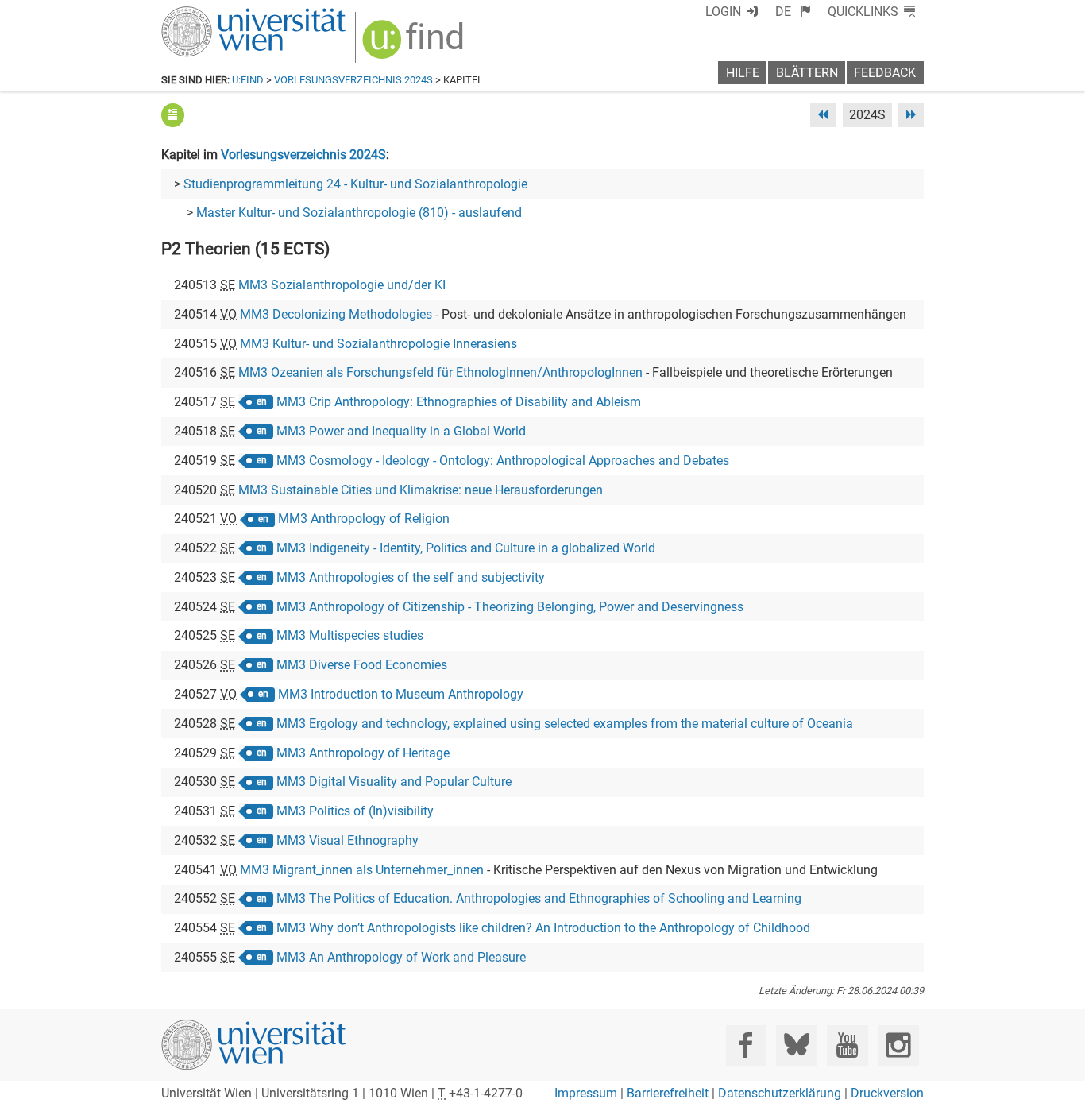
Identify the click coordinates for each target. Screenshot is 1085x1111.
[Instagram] (898, 1045)
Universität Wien (216, 13)
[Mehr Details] (172, 114)
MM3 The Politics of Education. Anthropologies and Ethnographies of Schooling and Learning (538, 898)
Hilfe (742, 72)
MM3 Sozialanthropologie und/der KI (342, 284)
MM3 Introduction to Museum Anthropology (400, 694)
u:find (248, 80)
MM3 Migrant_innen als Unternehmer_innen (362, 869)
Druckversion (887, 1093)
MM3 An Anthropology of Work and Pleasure (401, 957)
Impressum (585, 1093)
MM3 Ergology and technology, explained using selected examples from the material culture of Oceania (564, 723)
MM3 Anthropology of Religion (364, 518)
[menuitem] (793, 11)
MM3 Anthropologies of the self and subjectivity (410, 577)
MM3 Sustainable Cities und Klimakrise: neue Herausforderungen (420, 489)
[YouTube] (847, 1045)
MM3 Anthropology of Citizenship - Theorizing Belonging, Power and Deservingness (509, 606)
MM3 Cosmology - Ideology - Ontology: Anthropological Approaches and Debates (502, 460)
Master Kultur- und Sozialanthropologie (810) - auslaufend (359, 212)
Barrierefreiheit (668, 1093)
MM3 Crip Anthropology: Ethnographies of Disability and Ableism (458, 401)
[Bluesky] (796, 1045)
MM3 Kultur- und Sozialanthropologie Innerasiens (378, 343)
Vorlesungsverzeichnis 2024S (353, 80)
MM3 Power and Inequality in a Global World (401, 431)
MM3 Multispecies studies (349, 635)
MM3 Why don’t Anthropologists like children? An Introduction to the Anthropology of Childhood (543, 927)
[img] (415, 44)
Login (723, 11)
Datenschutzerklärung (779, 1093)
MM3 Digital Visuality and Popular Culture (394, 781)
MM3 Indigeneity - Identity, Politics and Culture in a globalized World (465, 548)
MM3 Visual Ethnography (347, 840)
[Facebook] (746, 1045)
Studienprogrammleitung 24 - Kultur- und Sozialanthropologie (355, 184)
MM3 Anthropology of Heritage (363, 753)
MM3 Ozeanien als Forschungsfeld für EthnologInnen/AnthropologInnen (440, 372)
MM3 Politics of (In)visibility (355, 811)
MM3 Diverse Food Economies (361, 664)
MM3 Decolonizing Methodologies (336, 314)
